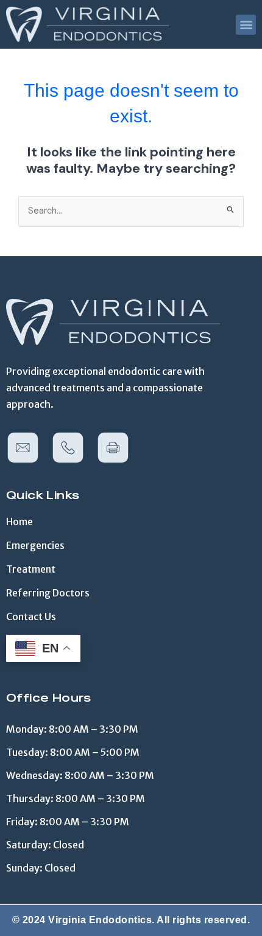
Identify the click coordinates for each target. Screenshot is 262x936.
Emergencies (35, 545)
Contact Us (31, 616)
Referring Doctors (48, 593)
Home (19, 521)
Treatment (30, 569)
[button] (246, 25)
